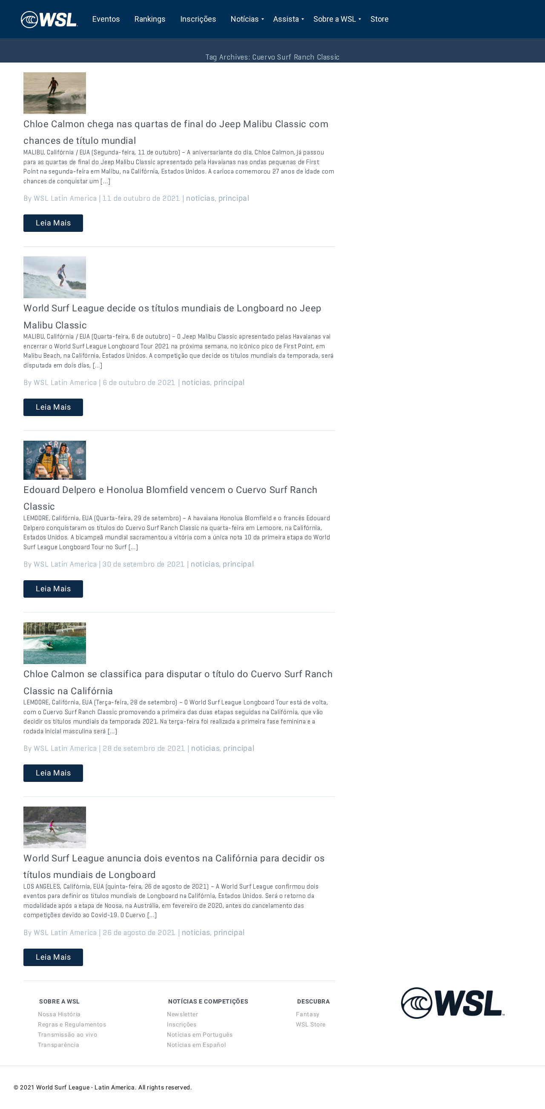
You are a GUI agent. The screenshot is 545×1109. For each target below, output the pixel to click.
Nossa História (59, 1014)
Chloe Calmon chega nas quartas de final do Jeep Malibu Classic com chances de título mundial (175, 132)
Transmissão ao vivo (67, 1034)
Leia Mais (53, 222)
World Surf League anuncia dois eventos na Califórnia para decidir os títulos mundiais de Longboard (174, 867)
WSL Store (311, 1024)
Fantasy (307, 1014)
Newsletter (182, 1014)
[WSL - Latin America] (49, 19)
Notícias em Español (196, 1044)
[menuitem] (106, 19)
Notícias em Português (199, 1034)
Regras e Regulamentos (72, 1024)
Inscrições (181, 1024)
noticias (200, 198)
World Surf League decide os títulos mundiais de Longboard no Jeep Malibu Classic (172, 317)
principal (234, 198)
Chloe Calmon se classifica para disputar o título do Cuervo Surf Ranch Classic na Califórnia (178, 682)
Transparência (58, 1044)
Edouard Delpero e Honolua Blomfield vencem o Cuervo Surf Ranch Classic (170, 498)
